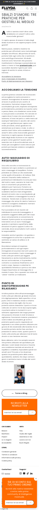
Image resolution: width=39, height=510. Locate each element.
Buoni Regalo (24, 443)
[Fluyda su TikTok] (28, 473)
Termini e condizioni (9, 455)
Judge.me (4, 509)
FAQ (21, 431)
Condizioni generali (9, 452)
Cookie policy (7, 461)
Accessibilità (6, 443)
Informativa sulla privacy (11, 458)
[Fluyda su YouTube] (24, 473)
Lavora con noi (25, 440)
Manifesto (5, 434)
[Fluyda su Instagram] (21, 473)
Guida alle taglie (26, 434)
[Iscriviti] (32, 412)
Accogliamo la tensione (11, 76)
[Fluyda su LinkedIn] (31, 473)
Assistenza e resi (26, 437)
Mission (4, 431)
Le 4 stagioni (7, 440)
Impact (4, 437)
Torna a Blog (21, 393)
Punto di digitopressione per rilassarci (17, 81)
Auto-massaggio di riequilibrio (14, 79)
